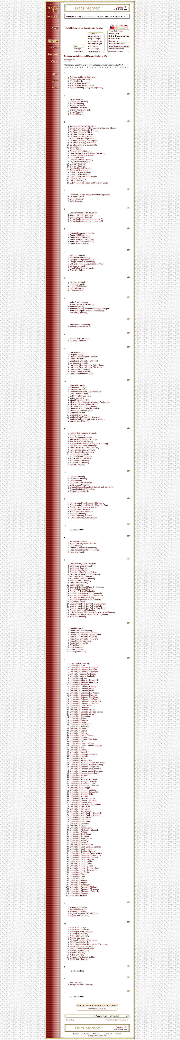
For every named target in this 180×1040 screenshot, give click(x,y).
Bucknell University (78, 114)
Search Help (69, 1020)
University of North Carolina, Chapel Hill (86, 813)
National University (77, 435)
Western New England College (82, 948)
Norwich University (77, 465)
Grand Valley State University (82, 268)
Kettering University (78, 341)
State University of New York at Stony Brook (88, 608)
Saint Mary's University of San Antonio (85, 574)
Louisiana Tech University (80, 369)
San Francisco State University (82, 579)
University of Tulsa (77, 876)
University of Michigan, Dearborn (83, 781)
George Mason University (80, 257)
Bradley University (77, 106)
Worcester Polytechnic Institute (82, 957)
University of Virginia (78, 883)
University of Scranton (79, 843)
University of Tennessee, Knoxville (84, 857)
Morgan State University (79, 421)
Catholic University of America (82, 155)
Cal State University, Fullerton (82, 136)
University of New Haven (80, 807)
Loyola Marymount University (82, 373)
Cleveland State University (80, 168)
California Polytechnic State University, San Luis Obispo (93, 128)
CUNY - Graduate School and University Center (89, 183)
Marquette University (78, 390)
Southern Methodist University (82, 597)
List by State (68, 61)
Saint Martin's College (78, 570)
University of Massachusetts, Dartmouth (86, 771)
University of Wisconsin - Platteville (84, 891)
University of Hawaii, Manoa (81, 735)
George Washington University (82, 260)
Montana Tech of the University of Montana (87, 419)
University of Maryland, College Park (85, 767)
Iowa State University (78, 313)
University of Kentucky (79, 752)
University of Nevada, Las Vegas (83, 800)
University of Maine (78, 758)
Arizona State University (80, 83)
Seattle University (77, 585)
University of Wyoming (79, 893)
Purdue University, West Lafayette (84, 518)
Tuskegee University (78, 651)
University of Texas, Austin (81, 862)
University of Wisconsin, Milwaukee (84, 889)
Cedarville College (77, 158)
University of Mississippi (80, 788)
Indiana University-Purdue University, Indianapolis (90, 309)
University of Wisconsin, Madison (83, 887)
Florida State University (79, 244)
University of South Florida (80, 849)
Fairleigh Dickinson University (82, 233)
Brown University (77, 112)
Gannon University (77, 255)
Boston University (77, 104)
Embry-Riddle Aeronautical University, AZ (86, 221)
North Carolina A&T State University (84, 448)
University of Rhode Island (80, 834)
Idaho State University (79, 302)
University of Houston (78, 737)
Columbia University (78, 179)
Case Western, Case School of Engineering (87, 153)
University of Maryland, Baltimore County (86, 765)
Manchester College (78, 387)
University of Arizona (78, 678)
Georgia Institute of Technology (82, 262)
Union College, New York (80, 663)
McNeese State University (80, 396)
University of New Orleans (80, 811)
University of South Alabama (81, 845)
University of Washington (80, 885)
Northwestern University (79, 460)
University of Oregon (78, 826)
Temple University (77, 628)
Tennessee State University (81, 630)
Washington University (79, 934)
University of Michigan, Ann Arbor (83, 779)
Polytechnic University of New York (84, 507)
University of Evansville (79, 727)
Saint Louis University (79, 568)
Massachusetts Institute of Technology (85, 392)
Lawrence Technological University (84, 357)
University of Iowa (77, 748)
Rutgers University (77, 552)
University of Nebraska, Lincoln (82, 798)
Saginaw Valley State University (83, 564)
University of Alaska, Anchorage (83, 674)
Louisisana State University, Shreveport (86, 367)
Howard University (77, 290)
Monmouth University (78, 415)
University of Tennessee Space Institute (86, 853)
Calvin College (75, 147)
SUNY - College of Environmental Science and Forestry (92, 612)
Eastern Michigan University (81, 217)
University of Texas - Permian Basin (84, 868)
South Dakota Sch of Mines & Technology (87, 587)
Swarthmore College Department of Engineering (89, 614)
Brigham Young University (80, 110)
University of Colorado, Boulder (82, 710)
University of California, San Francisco (85, 699)
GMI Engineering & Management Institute (87, 264)
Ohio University (76, 481)
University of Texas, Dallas (81, 864)
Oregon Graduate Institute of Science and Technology (91, 487)
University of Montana (79, 796)
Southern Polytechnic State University (85, 600)
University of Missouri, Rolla (81, 794)
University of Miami (78, 777)
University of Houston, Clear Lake (83, 739)
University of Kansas (78, 750)
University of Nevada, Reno (81, 803)
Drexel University (77, 199)
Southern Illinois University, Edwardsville (86, 595)
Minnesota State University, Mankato (85, 409)
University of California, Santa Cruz (84, 703)
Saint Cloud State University (81, 566)
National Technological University (83, 433)
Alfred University (76, 81)
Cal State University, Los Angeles (83, 141)
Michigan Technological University (83, 404)
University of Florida (78, 729)
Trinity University (77, 645)
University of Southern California (83, 851)
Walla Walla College (78, 927)
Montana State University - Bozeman (85, 417)
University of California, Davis (82, 689)
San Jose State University (80, 581)
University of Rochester (79, 836)
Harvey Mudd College (78, 286)
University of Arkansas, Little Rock (84, 682)
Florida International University (82, 241)
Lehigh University (77, 359)
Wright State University (79, 959)
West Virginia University (79, 942)
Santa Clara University (79, 583)
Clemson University (78, 166)
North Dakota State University (82, 452)
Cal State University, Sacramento (83, 145)
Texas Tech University (79, 643)
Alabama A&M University (80, 79)
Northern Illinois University (80, 458)
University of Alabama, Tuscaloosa (84, 672)
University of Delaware (79, 720)
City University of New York (81, 162)
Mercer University (77, 398)
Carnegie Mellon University (81, 151)
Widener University (77, 953)
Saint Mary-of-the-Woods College (83, 572)
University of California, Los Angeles (84, 693)
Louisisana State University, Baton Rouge (87, 365)
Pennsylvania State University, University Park (89, 505)
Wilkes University (77, 955)
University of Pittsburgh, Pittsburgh (84, 830)
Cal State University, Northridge (82, 143)
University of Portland (78, 832)
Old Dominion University (79, 485)
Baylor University (77, 99)
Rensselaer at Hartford (79, 541)
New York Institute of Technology (83, 446)
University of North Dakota (80, 817)
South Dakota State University (82, 589)
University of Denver (78, 722)
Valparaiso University (78, 907)
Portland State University (80, 509)
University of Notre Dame (80, 821)
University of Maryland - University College (87, 762)
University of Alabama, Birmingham (84, 668)
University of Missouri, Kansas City (84, 792)
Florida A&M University (79, 235)
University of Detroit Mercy (81, 724)
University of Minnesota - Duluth (83, 784)
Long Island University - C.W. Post (84, 361)
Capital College (76, 149)
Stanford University (77, 602)
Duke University (76, 201)
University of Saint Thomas (81, 838)
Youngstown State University (81, 985)
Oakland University (77, 476)
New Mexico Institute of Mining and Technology (89, 444)
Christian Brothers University (81, 160)
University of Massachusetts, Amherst (85, 769)
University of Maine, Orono (81, 760)
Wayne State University (79, 936)
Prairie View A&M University (81, 511)
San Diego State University (81, 576)
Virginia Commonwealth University (84, 913)
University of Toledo (78, 874)
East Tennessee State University (83, 213)
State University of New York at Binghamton (88, 604)
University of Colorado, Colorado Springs (86, 712)
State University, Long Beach (82, 139)
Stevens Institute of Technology (83, 610)
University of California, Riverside (83, 695)
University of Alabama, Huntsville (83, 670)
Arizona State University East (82, 85)
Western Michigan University (81, 946)
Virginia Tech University (79, 916)
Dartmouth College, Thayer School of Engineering (90, 195)
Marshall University (77, 385)
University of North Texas (80, 819)
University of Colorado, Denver (82, 714)
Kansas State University (80, 338)
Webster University (77, 938)
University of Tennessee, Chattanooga (85, 855)
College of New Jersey (79, 170)
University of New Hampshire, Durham (85, 805)
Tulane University (77, 649)
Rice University (76, 546)
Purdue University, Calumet (81, 516)
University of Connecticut (80, 716)
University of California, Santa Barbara (85, 701)
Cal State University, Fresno (81, 134)
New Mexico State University (81, 441)
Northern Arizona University (81, 456)
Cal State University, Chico (81, 132)
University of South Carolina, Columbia (85, 847)
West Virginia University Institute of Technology (89, 944)
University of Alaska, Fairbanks (82, 676)
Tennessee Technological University (84, 633)
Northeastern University (79, 454)
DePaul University (77, 197)
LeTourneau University (79, 363)
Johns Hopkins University (80, 327)
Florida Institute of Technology (82, 239)
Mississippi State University (81, 411)
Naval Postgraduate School (81, 437)
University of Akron (77, 665)
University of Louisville (79, 756)
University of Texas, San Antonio (83, 870)
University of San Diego (79, 840)
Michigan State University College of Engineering (90, 402)
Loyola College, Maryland (80, 371)
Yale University (76, 983)
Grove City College (77, 270)
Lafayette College (77, 355)
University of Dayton (78, 718)
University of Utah (77, 878)
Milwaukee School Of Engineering (83, 406)
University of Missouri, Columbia (83, 790)
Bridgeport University (78, 108)
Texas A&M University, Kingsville (83, 637)
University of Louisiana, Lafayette (83, 754)
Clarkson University (78, 164)
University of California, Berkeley (83, 687)
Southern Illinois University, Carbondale (86, 593)
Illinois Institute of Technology (82, 304)
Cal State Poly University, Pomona (84, 130)
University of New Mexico (80, 809)
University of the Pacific (79, 872)
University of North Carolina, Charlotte (85, 815)
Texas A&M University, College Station (85, 635)
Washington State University (81, 932)
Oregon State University (79, 491)
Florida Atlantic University (80, 237)
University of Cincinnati (79, 708)
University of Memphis (79, 775)
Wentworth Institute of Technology (83, 940)
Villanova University (78, 911)
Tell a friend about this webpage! (118, 1020)
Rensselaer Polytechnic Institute (83, 543)
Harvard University (77, 284)
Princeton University (78, 514)
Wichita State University (79, 951)
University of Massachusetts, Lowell (84, 773)
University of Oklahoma (79, 824)
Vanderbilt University (78, 909)
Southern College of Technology (83, 591)
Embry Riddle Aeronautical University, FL (86, 219)
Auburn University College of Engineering (86, 87)
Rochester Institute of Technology (83, 548)
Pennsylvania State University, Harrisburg (87, 503)
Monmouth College (77, 413)
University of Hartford (78, 733)
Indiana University (77, 306)
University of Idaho (77, 741)
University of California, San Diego (84, 697)
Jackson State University (80, 325)
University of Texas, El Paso (81, 866)
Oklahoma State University (81, 483)
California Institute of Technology (83, 126)
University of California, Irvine (82, 691)
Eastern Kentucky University (81, 215)
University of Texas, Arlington (82, 859)
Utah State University (78, 895)
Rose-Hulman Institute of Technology (85, 550)
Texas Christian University (80, 641)
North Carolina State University (82, 450)
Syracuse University (78, 616)
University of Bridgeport (79, 684)
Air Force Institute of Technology (83, 77)
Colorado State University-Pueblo (83, 176)
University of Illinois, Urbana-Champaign (86, 746)
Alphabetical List (69, 59)
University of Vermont (78, 881)
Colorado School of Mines (80, 172)
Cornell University (77, 181)
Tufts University (76, 647)
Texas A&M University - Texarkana (84, 639)
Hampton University (78, 282)
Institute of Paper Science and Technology (87, 311)
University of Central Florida (81, 705)
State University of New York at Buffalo (86, 606)
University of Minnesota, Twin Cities (84, 786)
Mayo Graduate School (79, 394)
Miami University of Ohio (80, 400)
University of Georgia (78, 731)
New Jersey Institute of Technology (84, 439)
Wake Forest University (79, 929)
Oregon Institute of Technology (82, 489)
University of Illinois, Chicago (82, 743)
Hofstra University (77, 288)
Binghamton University (79, 101)
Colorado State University (80, 174)
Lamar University (77, 352)
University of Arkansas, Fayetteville (84, 680)
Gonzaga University (78, 266)
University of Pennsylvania (81, 828)
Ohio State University (78, 479)
